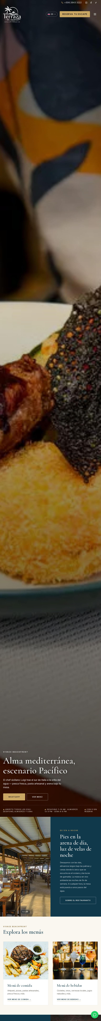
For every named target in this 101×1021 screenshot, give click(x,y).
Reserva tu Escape (74, 14)
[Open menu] (95, 14)
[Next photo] (45, 867)
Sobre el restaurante (78, 900)
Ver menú (37, 797)
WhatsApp (14, 797)
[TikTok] (96, 3)
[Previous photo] (5, 867)
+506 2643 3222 (73, 2)
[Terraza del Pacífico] (12, 14)
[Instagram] (86, 3)
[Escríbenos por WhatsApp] (94, 1014)
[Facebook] (91, 3)
